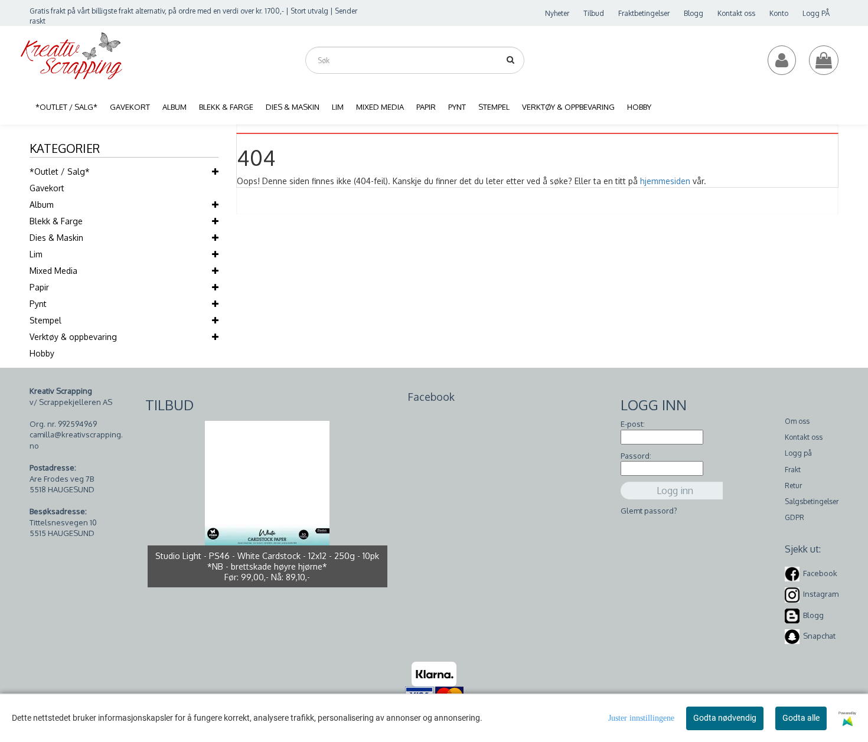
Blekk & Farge (56, 221)
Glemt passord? (649, 510)
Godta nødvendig (724, 718)
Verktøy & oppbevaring (73, 337)
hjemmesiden (665, 181)
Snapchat (819, 635)
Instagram (820, 594)
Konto (778, 13)
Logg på (798, 453)
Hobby (42, 353)
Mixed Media (53, 271)
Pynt (38, 304)
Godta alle (801, 718)
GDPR (794, 517)
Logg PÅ (816, 13)
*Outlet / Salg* (60, 171)
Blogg (693, 13)
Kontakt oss (736, 13)
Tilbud (593, 13)
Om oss (797, 421)
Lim (36, 254)
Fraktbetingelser (644, 13)
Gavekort (47, 188)
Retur (793, 485)
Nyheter (557, 13)
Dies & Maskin (56, 238)
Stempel (45, 320)
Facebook (820, 573)
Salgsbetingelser (811, 501)
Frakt (793, 469)
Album (42, 205)
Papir (39, 287)
